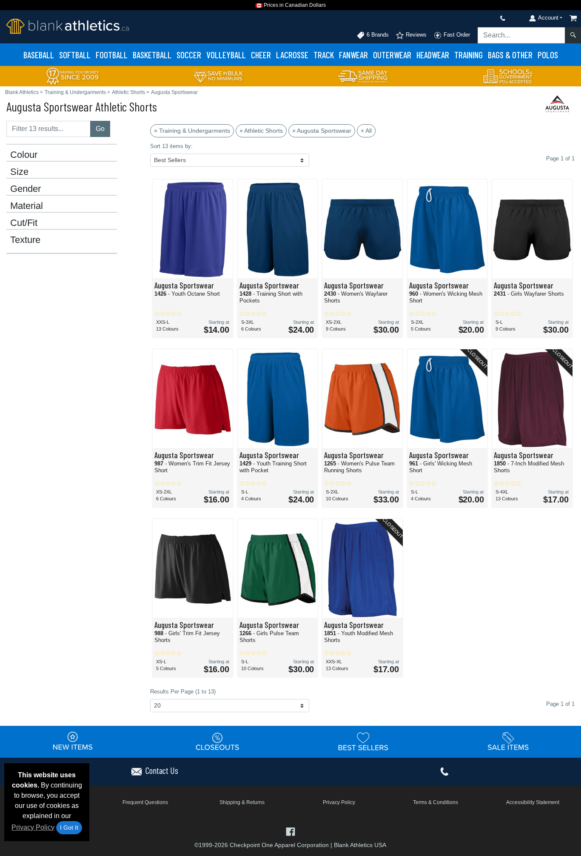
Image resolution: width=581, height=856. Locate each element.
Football (112, 54)
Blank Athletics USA (360, 845)
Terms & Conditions (435, 802)
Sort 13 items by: (171, 146)
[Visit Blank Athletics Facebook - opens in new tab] (290, 831)
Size (19, 172)
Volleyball (226, 54)
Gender (25, 189)
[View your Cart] (573, 18)
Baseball (38, 54)
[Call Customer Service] (483, 18)
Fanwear (353, 54)
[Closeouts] (218, 741)
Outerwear (392, 54)
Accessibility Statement (532, 802)
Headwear (432, 54)
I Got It (69, 827)
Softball (75, 54)
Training (468, 54)
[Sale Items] (508, 741)
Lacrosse (292, 54)
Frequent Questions (145, 802)
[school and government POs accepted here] (508, 76)
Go (100, 128)
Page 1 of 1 (560, 704)
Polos (548, 54)
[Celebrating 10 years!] (72, 75)
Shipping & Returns (242, 802)
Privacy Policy (32, 827)
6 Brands (377, 34)
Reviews (415, 34)
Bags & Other (510, 54)
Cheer (261, 54)
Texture (25, 240)
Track (323, 54)
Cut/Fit (23, 223)
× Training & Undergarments (192, 130)
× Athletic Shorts (261, 130)
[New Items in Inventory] (73, 741)
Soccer (189, 54)
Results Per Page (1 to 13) (183, 691)
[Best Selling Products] (363, 741)
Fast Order (456, 34)
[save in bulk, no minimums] (218, 75)
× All (366, 130)
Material (26, 206)
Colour (23, 155)
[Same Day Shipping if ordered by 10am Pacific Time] (363, 75)
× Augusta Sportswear (321, 130)
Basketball (152, 54)
